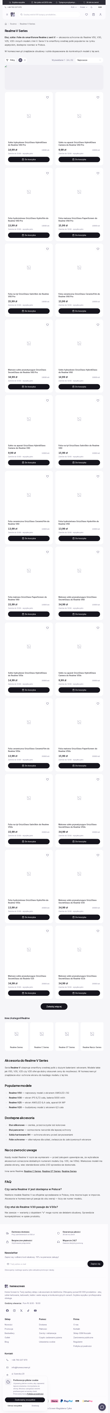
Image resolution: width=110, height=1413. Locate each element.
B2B (100, 7)
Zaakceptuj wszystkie (25, 1400)
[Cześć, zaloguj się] (100, 14)
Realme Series (69, 1171)
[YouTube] (35, 1310)
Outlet (7, 1337)
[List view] (25, 60)
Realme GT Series (51, 1171)
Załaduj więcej (54, 1006)
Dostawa (43, 1324)
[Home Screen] (13, 14)
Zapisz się (95, 1264)
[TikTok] (28, 1310)
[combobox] (89, 60)
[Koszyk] (93, 14)
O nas (75, 1324)
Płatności (43, 1329)
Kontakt (76, 1329)
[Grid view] (20, 60)
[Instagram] (14, 1310)
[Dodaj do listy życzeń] (47, 97)
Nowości (8, 1324)
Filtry (12, 60)
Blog (7, 1342)
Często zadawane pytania (50, 1337)
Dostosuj (35, 1406)
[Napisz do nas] (102, 1407)
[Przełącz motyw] (91, 7)
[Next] (99, 1037)
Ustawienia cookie (47, 1342)
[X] (21, 1310)
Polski (82, 7)
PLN (72, 7)
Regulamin (77, 1342)
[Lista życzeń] (86, 14)
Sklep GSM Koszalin (82, 1333)
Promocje (9, 1329)
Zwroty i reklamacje (47, 1333)
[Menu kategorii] (7, 14)
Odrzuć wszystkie (15, 1406)
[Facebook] (7, 1310)
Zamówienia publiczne (83, 1337)
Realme (13, 24)
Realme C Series (32, 1171)
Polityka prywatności (82, 1346)
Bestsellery (9, 1333)
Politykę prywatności (35, 1394)
